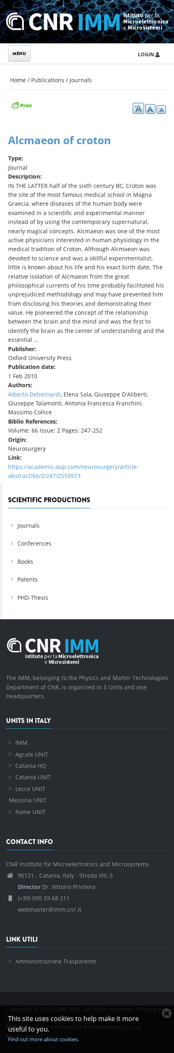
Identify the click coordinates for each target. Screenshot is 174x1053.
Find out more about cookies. (43, 1039)
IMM (21, 742)
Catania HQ (30, 766)
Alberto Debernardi (34, 394)
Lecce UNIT (30, 789)
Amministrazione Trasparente (55, 961)
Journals (81, 80)
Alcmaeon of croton (59, 140)
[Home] (87, 20)
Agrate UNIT (31, 754)
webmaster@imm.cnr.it (48, 909)
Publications (47, 80)
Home (18, 80)
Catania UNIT (33, 777)
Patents (27, 579)
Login (146, 54)
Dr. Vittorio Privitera (56, 887)
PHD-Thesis (32, 597)
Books (25, 561)
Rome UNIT (30, 812)
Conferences (34, 543)
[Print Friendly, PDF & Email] (21, 105)
